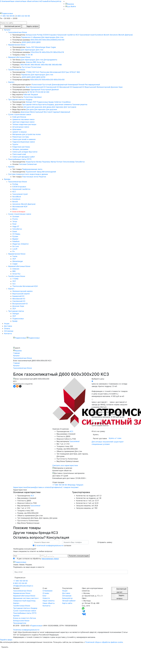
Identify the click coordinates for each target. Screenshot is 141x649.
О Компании (5, 1)
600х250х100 (58, 40)
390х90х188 (57, 65)
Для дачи (27, 107)
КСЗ (77, 35)
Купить (96, 434)
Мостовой (48, 112)
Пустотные (26, 67)
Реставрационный (92, 84)
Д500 (33, 42)
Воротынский (90, 87)
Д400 (29, 42)
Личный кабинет (69, 601)
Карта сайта (67, 603)
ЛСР (33, 47)
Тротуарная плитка (30, 104)
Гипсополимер (69, 162)
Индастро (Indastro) (20, 244)
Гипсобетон (80, 162)
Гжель (28, 47)
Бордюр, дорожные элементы (59, 104)
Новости (37, 1)
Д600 (38, 42)
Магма (53, 162)
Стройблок (66, 102)
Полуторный (46, 89)
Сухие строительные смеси (19, 114)
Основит (15, 216)
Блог (49, 1)
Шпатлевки (16, 129)
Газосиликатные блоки (17, 32)
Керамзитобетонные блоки (19, 57)
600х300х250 (35, 80)
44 (29, 55)
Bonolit (106, 35)
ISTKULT (73, 72)
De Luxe (15, 246)
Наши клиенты (16, 1)
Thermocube (44, 72)
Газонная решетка (79, 104)
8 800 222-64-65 (23, 16)
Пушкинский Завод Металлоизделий (41, 172)
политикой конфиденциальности (49, 545)
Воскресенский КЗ (38, 87)
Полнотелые (36, 67)
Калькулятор (56, 1)
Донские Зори (117, 87)
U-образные (36, 37)
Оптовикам (66, 596)
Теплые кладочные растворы (24, 124)
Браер (51, 102)
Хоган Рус (41, 62)
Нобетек (57, 102)
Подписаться (20, 577)
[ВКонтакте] (14, 386)
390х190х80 (35, 65)
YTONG (29, 72)
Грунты (15, 144)
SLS (37, 72)
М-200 (40, 92)
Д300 (24, 42)
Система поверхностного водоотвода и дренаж (28, 174)
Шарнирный (65, 112)
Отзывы (44, 1)
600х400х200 (47, 80)
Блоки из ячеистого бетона (24, 618)
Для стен (59, 37)
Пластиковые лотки (30, 177)
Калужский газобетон (66, 35)
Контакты (46, 606)
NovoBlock (16, 197)
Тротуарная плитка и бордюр (20, 99)
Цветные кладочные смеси (23, 122)
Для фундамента (50, 60)
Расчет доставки (100, 438)
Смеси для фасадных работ (23, 157)
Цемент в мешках (19, 132)
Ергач (33, 162)
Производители (19, 623)
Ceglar (53, 47)
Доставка (66, 593)
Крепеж (11, 167)
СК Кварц (16, 234)
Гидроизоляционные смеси (23, 142)
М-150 (29, 92)
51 (26, 55)
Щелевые (38, 97)
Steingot (29, 102)
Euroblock (99, 35)
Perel (14, 224)
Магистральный (36, 112)
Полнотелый (37, 84)
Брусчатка (42, 104)
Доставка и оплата (42, 487)
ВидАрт (15, 239)
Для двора (47, 107)
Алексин (29, 62)
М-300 (46, 92)
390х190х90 (25, 65)
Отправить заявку (104, 542)
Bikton (14, 209)
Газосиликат (74, 441)
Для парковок (40, 109)
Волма (38, 162)
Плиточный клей (19, 154)
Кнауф (28, 162)
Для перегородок (48, 37)
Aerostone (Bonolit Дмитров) (121, 35)
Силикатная (32, 164)
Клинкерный (73, 84)
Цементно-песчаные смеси (23, 119)
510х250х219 (36, 52)
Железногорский (103, 87)
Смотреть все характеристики (65, 465)
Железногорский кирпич (22, 291)
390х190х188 (46, 65)
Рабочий (26, 94)
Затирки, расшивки (20, 149)
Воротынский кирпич (21, 294)
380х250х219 (58, 52)
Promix (15, 219)
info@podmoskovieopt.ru (23, 586)
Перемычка (25, 37)
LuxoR (14, 249)
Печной (81, 84)
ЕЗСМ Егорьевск (50, 35)
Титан (14, 221)
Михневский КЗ (65, 87)
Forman (59, 162)
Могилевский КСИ (57, 72)
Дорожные (25, 112)
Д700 (43, 77)
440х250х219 (47, 52)
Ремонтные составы (20, 137)
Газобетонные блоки (16, 70)
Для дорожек (36, 107)
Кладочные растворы (21, 147)
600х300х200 (47, 40)
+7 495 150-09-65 (7, 16)
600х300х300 (36, 40)
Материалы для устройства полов (26, 134)
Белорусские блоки (21, 621)
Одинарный (35, 89)
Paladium (16, 241)
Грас (67, 72)
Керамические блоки (16, 45)
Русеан (15, 236)
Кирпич (11, 82)
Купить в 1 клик (115, 438)
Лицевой (34, 94)
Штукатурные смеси (20, 127)
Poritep (40, 35)
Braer (48, 47)
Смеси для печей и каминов (24, 139)
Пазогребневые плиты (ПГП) (19, 159)
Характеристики (20, 487)
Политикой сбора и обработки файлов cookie (104, 642)
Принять (4, 647)
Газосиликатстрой (87, 35)
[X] (20, 386)
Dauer (14, 231)
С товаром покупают (70, 487)
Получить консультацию (79, 556)
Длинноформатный (59, 84)
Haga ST (15, 226)
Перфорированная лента (32, 169)
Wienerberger (40, 47)
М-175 (35, 92)
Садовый (56, 112)
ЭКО (78, 72)
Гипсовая (22, 164)
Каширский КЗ (78, 87)
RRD (34, 62)
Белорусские (31, 35)
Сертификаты (55, 487)
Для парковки (57, 107)
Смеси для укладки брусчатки (24, 152)
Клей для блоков (19, 117)
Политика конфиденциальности (26, 630)
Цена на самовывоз (109, 390)
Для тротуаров (70, 107)
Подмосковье (42, 102)
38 (31, 55)
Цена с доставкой (109, 409)
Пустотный (46, 84)
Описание (31, 487)
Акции (64, 591)
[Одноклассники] (17, 386)
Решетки (42, 177)
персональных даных (50, 559)
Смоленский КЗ (52, 87)
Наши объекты (28, 1)
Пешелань (46, 162)
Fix (13, 251)
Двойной (55, 89)
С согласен (53, 545)
